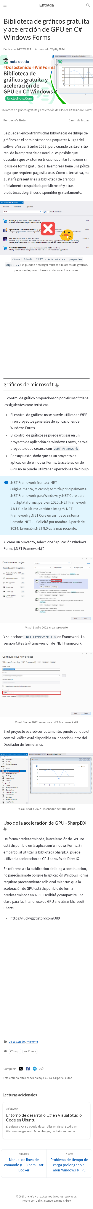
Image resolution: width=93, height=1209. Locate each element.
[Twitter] (21, 1068)
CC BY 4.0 (51, 1078)
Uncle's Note (17, 120)
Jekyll (39, 1200)
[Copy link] (41, 1069)
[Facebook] (28, 1068)
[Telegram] (35, 1068)
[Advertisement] (46, 323)
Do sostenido (17, 1042)
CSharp (14, 1051)
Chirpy (67, 1200)
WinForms (32, 1042)
